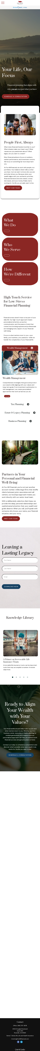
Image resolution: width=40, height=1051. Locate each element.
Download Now (11, 587)
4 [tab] (23, 677)
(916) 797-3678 (22, 1025)
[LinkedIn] (21, 1042)
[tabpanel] (20, 652)
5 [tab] (27, 677)
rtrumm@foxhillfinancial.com (20, 1039)
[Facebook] (18, 1042)
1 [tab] (12, 677)
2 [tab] (16, 677)
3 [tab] (19, 677)
